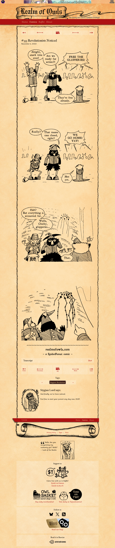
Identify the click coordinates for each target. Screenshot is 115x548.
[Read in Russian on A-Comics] (57, 542)
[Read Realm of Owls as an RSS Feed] (64, 515)
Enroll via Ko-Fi (57, 486)
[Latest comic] (91, 32)
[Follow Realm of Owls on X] (57, 515)
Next (75, 370)
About (49, 22)
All (58, 371)
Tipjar (60, 432)
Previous (40, 370)
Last (91, 370)
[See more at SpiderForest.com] (112, 1)
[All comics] (57, 32)
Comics (33, 22)
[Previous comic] (40, 32)
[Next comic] (75, 32)
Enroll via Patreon (57, 483)
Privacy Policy (51, 432)
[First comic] (24, 32)
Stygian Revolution (57, 382)
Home (25, 22)
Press (67, 432)
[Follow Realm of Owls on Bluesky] (51, 515)
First (24, 370)
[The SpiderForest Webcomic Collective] (3, 1)
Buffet (41, 22)
